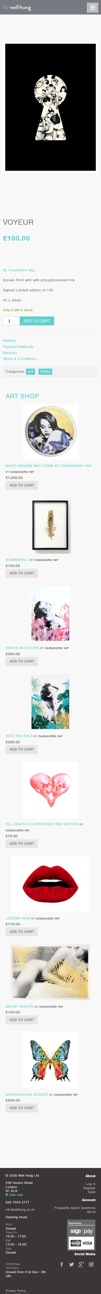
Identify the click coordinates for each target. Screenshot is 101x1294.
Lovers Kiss (18, 918)
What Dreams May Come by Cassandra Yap (48, 465)
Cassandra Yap (22, 472)
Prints (45, 371)
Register (89, 1188)
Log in (90, 1184)
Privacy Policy (16, 1290)
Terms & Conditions (19, 358)
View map (16, 1195)
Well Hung (17, 8)
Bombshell (17, 559)
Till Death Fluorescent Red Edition (42, 824)
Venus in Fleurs (22, 647)
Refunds (10, 352)
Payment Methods (18, 346)
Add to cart (37, 321)
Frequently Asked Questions (74, 1208)
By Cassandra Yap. (19, 270)
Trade (91, 1192)
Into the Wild (19, 736)
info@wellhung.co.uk (20, 1209)
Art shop (22, 396)
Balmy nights (19, 1006)
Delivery (9, 340)
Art (30, 371)
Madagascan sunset (27, 1094)
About (91, 1212)
